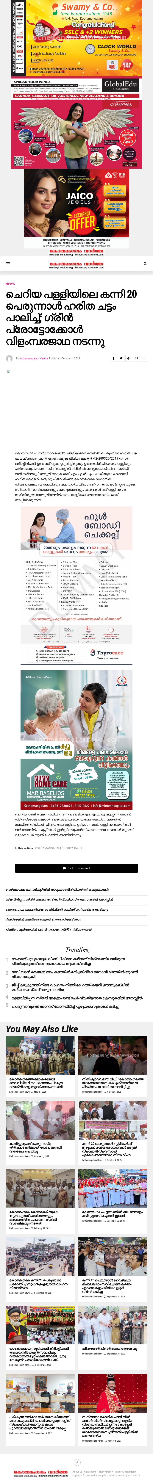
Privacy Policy (105, 1472)
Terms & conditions (125, 1472)
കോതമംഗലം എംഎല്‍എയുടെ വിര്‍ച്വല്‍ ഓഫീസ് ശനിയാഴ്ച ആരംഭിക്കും (57, 909)
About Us (77, 1472)
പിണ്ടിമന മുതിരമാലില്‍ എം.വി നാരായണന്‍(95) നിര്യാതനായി (49, 929)
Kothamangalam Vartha (34, 358)
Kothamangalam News (19, 1092)
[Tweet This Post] (121, 358)
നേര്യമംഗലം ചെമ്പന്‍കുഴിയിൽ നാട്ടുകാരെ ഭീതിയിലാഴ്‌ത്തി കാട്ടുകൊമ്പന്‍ (57, 889)
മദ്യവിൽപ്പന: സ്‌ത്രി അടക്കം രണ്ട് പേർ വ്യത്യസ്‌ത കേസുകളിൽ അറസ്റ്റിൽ (59, 899)
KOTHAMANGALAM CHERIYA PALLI (58, 848)
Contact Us (90, 1472)
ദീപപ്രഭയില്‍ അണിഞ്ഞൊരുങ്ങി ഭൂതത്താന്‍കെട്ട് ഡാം (43, 919)
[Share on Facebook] (113, 358)
